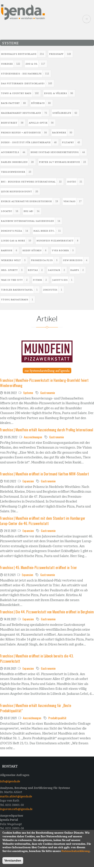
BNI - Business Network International (28, 181)
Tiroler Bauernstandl (17, 289)
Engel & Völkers (55, 93)
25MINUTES (50, 289)
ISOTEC (71, 181)
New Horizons (73, 260)
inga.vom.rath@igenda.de (16, 809)
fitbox (37, 280)
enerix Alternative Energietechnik (26, 201)
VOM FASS (69, 201)
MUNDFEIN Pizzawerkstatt (55, 240)
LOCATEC (6, 211)
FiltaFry (68, 142)
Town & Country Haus (16, 93)
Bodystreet (9, 122)
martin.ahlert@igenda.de (16, 796)
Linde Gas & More (13, 240)
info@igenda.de (10, 781)
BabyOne (6, 250)
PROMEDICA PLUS (42, 260)
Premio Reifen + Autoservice (21, 132)
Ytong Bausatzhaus (14, 299)
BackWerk (59, 132)
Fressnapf (56, 54)
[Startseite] (23, 12)
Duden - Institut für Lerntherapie (26, 142)
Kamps (74, 270)
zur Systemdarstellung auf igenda (47, 371)
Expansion (28, 481)
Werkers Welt (11, 260)
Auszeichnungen (33, 437)
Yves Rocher (60, 250)
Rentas (33, 270)
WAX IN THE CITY (12, 280)
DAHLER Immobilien (14, 162)
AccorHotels (10, 152)
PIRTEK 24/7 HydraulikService (59, 162)
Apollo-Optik (38, 122)
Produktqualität (57, 718)
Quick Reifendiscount (16, 191)
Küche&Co (38, 103)
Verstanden (12, 860)
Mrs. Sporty (9, 270)
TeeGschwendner (13, 171)
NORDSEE (7, 63)
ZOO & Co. (32, 63)
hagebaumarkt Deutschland (21, 113)
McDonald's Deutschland (19, 54)
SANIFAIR (54, 270)
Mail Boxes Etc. (44, 230)
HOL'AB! (28, 211)
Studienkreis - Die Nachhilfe (21, 73)
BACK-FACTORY (10, 103)
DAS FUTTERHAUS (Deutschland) (23, 83)
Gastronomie (47, 392)
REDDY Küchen (32, 250)
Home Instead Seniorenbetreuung (55, 152)
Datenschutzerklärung (75, 851)
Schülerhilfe (61, 113)
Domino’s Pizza (11, 230)
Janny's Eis (60, 280)
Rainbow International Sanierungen (27, 221)
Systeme (28, 392)
